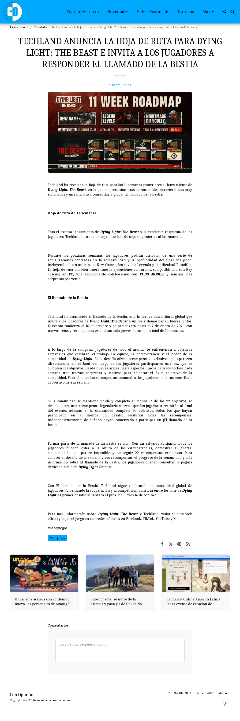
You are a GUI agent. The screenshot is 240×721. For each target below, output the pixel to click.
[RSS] (188, 544)
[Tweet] (170, 544)
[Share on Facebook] (162, 544)
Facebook (133, 519)
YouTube (163, 519)
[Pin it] (179, 544)
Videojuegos (58, 528)
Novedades (40, 27)
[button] (224, 11)
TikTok (148, 519)
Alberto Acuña (120, 85)
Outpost (95, 467)
